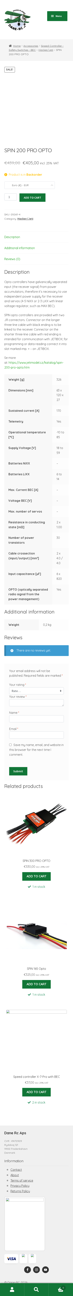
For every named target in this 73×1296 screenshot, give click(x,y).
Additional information (19, 248)
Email (13, 729)
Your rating (17, 685)
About (14, 1175)
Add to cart (32, 197)
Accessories (30, 46)
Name (14, 713)
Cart (56, 1286)
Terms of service (21, 1180)
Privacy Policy (19, 1186)
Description (12, 237)
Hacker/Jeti (46, 50)
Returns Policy (20, 1191)
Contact (16, 1170)
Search (36, 1289)
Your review (18, 696)
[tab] (36, 237)
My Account (12, 1289)
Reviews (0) (12, 259)
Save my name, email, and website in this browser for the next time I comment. (36, 749)
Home (17, 46)
